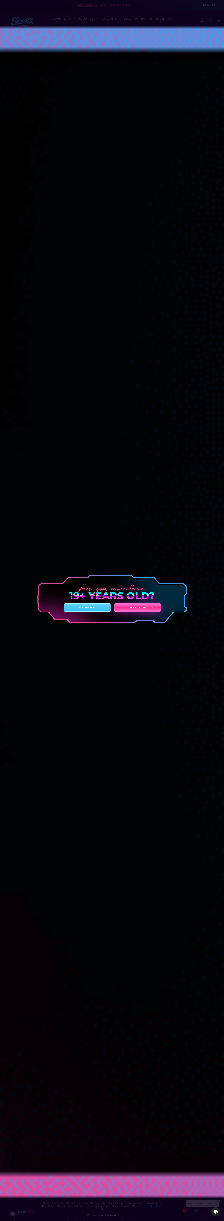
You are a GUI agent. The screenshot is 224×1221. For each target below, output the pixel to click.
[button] (215, 1211)
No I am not (87, 607)
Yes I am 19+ (138, 607)
